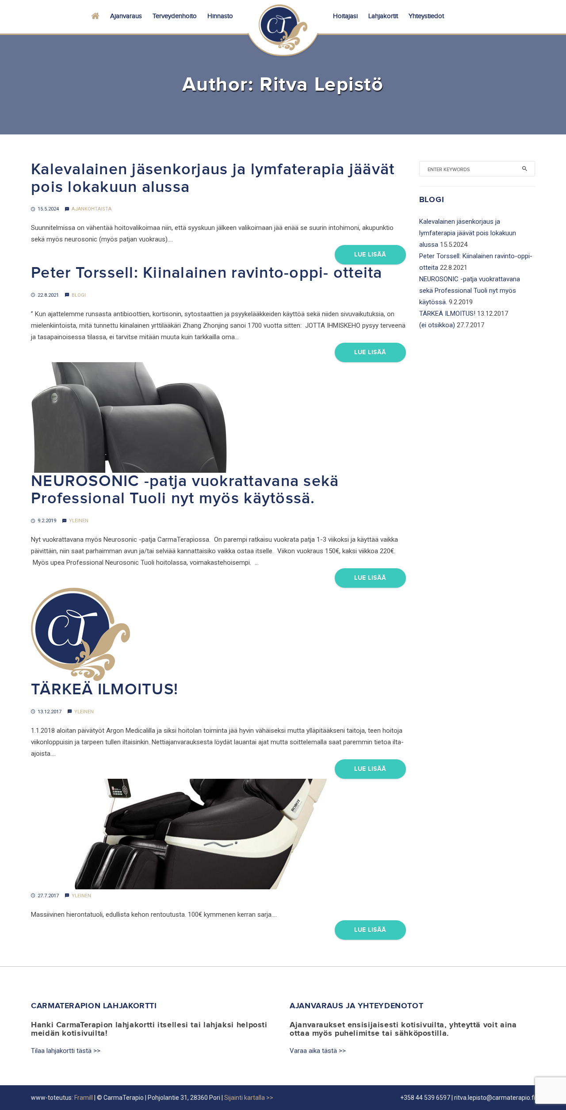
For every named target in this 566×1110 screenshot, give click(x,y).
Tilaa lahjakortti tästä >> (65, 1051)
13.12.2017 (49, 712)
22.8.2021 (48, 295)
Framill (83, 1097)
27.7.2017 (48, 896)
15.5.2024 (48, 209)
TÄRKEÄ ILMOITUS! (104, 689)
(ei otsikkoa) (437, 325)
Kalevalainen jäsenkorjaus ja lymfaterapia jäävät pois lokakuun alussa (212, 178)
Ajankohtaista (91, 209)
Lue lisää (370, 254)
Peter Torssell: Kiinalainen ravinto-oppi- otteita (206, 273)
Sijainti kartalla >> (248, 1097)
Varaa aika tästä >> (318, 1051)
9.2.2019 (47, 521)
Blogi (79, 295)
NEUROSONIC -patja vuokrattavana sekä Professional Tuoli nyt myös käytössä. (185, 490)
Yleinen (78, 521)
